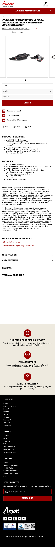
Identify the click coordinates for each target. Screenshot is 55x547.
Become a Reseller (10, 471)
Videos (6, 444)
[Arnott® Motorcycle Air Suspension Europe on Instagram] (15, 518)
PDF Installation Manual (11, 242)
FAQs (5, 438)
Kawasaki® (7, 420)
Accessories (7, 425)
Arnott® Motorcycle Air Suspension (15, 29)
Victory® (6, 417)
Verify (27, 103)
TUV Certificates (9, 447)
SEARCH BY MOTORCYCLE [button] (27, 11)
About (5, 462)
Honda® (6, 409)
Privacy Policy (8, 449)
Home (4, 16)
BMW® (5, 403)
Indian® (6, 412)
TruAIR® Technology (10, 473)
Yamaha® (6, 423)
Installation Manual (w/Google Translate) (18, 246)
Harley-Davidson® (10, 406)
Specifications (10, 255)
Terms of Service (9, 452)
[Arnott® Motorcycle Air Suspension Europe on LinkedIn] (19, 518)
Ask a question (10, 260)
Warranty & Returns (10, 465)
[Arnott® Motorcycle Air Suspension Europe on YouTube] (24, 518)
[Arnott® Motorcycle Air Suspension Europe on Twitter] (10, 518)
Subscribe (27, 498)
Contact (6, 436)
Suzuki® (6, 414)
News (5, 476)
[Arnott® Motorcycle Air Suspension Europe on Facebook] (5, 518)
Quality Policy (8, 468)
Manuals (6, 441)
